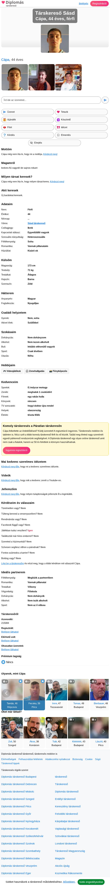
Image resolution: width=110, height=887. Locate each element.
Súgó (98, 759)
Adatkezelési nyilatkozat (57, 759)
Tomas (76, 703)
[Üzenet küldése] (105, 100)
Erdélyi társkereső (65, 799)
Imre (54, 703)
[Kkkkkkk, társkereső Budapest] (78, 727)
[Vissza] (6, 693)
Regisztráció (99, 3)
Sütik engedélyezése (91, 882)
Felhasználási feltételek (31, 759)
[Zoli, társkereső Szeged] (12, 727)
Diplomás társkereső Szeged (17, 799)
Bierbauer (99, 703)
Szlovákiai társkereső (67, 836)
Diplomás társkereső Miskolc (17, 791)
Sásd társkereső (36, 223)
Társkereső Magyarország (70, 851)
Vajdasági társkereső (67, 828)
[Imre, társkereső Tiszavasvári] (56, 689)
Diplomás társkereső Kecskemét (19, 828)
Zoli (10, 741)
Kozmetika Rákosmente (68, 873)
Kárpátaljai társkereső (67, 821)
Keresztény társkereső (68, 806)
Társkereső (61, 784)
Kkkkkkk (76, 741)
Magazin (60, 858)
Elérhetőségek (8, 759)
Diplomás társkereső (66, 791)
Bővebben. (69, 881)
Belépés (83, 3)
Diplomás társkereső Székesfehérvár (22, 836)
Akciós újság (62, 865)
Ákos (32, 741)
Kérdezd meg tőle (10, 466)
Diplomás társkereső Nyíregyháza (20, 821)
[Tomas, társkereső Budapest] (78, 689)
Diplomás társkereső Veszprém (19, 865)
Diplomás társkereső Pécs (16, 806)
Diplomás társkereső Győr (16, 813)
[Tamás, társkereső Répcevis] (12, 689)
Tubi (54, 741)
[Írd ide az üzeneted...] (51, 100)
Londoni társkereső (66, 843)
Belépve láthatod (9, 632)
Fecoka (32, 703)
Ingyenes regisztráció (16, 450)
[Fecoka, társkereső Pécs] (34, 689)
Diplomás (15, 3)
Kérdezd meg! (50, 154)
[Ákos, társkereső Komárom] (34, 727)
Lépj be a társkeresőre (12, 563)
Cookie (89, 759)
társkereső (61, 776)
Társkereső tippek (10, 763)
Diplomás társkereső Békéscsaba (20, 858)
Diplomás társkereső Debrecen (19, 784)
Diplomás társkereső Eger (16, 873)
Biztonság (77, 759)
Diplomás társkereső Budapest (18, 776)
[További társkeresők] (103, 693)
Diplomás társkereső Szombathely (20, 851)
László (99, 741)
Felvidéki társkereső (66, 813)
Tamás (10, 703)
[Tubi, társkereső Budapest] (56, 727)
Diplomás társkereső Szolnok (18, 843)
